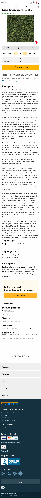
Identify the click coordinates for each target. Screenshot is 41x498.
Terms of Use (4, 493)
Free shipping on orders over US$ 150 (20, 75)
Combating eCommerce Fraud (10, 442)
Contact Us (4, 428)
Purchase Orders (6, 451)
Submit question (20, 356)
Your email (6, 318)
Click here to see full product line (13, 81)
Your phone (7, 325)
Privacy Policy (13, 493)
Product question (9, 333)
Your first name (8, 311)
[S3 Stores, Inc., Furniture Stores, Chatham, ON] (10, 461)
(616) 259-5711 (9, 415)
